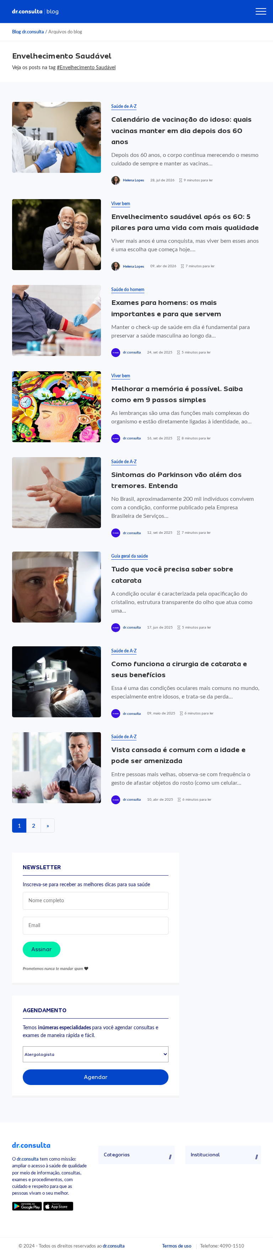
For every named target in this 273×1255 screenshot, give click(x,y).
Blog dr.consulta (28, 32)
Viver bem (120, 204)
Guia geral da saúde (129, 556)
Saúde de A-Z (123, 106)
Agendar (96, 1077)
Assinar (41, 949)
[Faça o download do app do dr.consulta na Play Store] (27, 1205)
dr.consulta (132, 352)
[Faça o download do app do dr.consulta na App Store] (58, 1205)
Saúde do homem (127, 289)
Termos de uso (176, 1246)
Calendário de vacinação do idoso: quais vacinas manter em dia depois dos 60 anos (181, 130)
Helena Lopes (133, 180)
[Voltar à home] (31, 1144)
